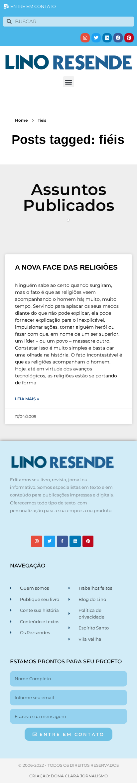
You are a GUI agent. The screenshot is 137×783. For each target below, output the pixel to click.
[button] (68, 81)
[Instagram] (85, 37)
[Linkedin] (107, 37)
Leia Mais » (27, 398)
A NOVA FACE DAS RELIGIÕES (66, 267)
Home (21, 120)
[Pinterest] (129, 37)
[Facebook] (118, 37)
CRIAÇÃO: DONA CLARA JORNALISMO (68, 775)
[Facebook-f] (62, 541)
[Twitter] (96, 37)
